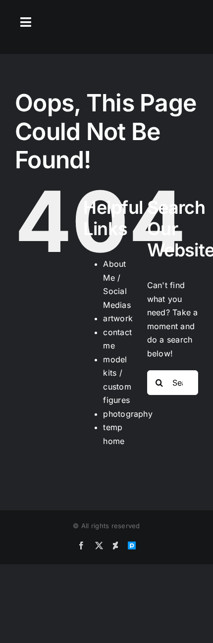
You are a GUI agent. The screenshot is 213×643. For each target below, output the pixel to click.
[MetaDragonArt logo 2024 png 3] (106, 21)
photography (128, 414)
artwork (118, 318)
